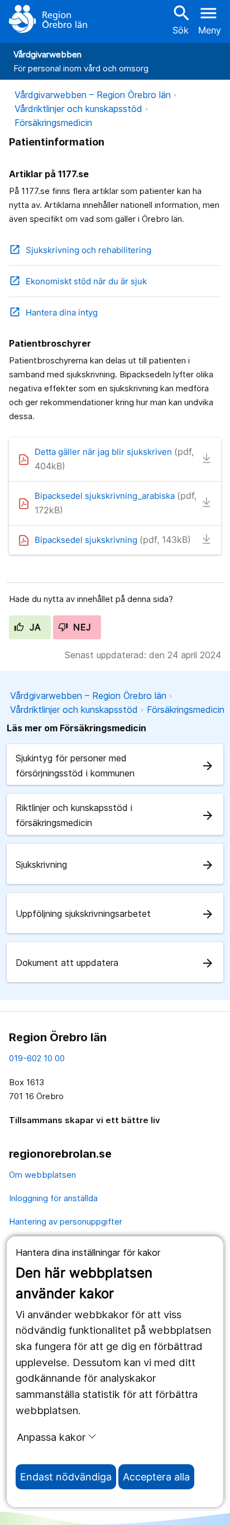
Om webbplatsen (42, 1174)
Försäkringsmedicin (53, 122)
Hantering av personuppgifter (65, 1221)
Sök (180, 19)
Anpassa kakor (51, 1437)
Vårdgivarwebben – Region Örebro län (93, 94)
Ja (33, 627)
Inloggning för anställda (53, 1198)
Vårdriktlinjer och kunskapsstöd (78, 108)
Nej (81, 627)
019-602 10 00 (37, 1058)
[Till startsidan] (48, 19)
